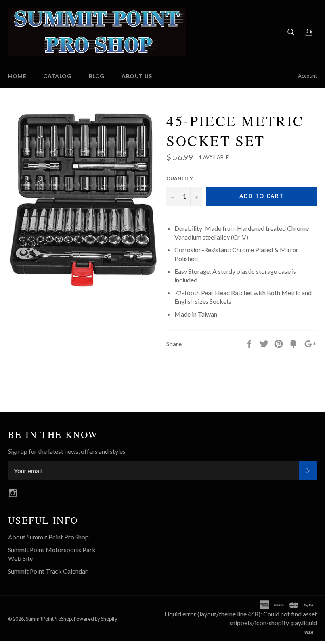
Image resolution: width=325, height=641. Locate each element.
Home (17, 76)
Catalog (57, 76)
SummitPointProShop (49, 619)
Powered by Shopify (95, 619)
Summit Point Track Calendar (48, 571)
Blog (97, 76)
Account (307, 76)
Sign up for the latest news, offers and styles (67, 451)
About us (137, 76)
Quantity (179, 178)
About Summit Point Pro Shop (48, 537)
